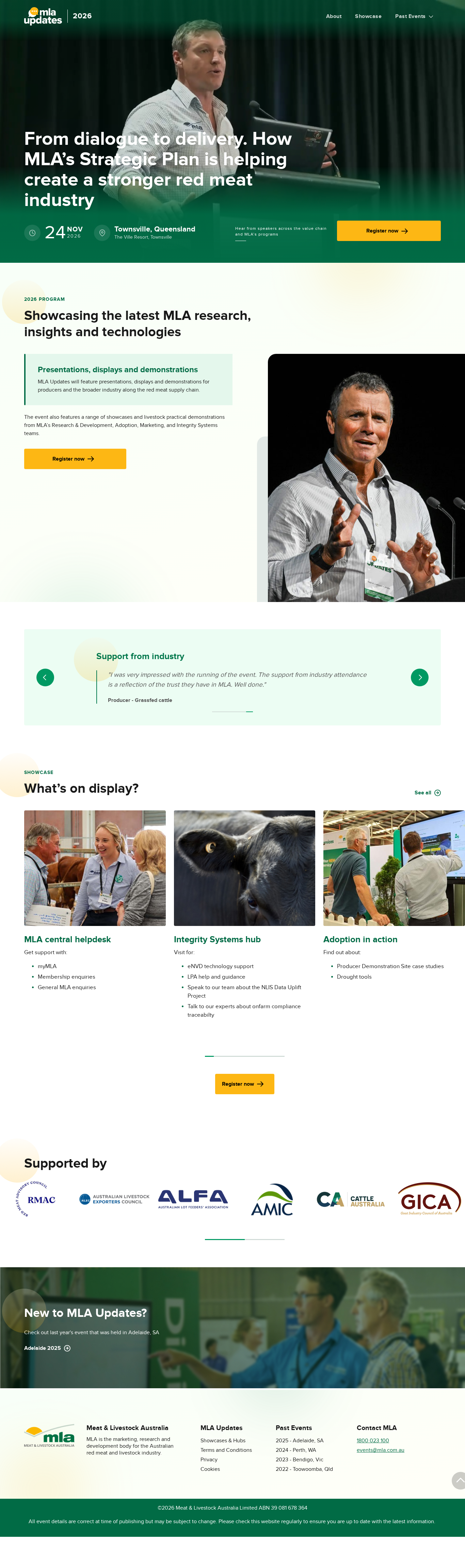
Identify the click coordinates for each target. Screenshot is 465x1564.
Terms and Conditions (226, 1450)
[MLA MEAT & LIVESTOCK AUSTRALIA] (49, 1445)
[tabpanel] (35, 1199)
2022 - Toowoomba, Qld (304, 1469)
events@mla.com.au (380, 1450)
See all (423, 792)
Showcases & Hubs (223, 1441)
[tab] (215, 711)
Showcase (368, 16)
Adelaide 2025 (42, 1348)
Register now (382, 230)
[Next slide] (420, 677)
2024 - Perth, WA (296, 1450)
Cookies (210, 1469)
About (334, 16)
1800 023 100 (373, 1441)
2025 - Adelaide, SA (300, 1441)
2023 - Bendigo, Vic (299, 1460)
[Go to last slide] (45, 677)
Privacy (209, 1460)
